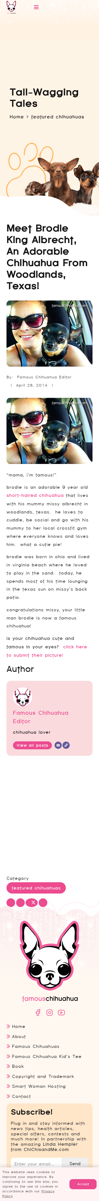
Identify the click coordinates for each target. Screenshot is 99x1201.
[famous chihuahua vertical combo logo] (11, 7)
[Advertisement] (49, 816)
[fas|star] (37, 1012)
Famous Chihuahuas (35, 1046)
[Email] (58, 745)
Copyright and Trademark (43, 1076)
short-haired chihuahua (35, 495)
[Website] (66, 745)
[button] (57, 7)
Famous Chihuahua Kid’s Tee (46, 1056)
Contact (21, 1096)
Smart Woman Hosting (39, 1086)
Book (18, 1066)
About (19, 1036)
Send (74, 1163)
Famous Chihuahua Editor (44, 377)
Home (18, 1026)
